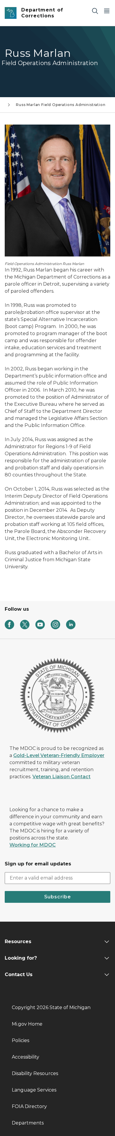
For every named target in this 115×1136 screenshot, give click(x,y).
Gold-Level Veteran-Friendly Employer (58, 755)
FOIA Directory (29, 1106)
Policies (20, 1040)
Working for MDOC (32, 845)
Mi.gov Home (27, 1024)
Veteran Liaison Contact (61, 776)
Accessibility (25, 1057)
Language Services (34, 1090)
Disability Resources (35, 1073)
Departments (28, 1123)
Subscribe (57, 897)
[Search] (94, 10)
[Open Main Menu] (106, 10)
